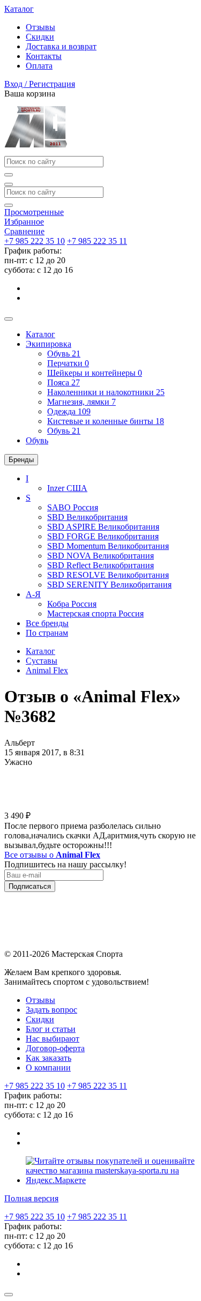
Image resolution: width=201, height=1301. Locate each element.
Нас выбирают (52, 1038)
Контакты (44, 56)
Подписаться (30, 886)
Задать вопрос (51, 1009)
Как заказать (48, 1057)
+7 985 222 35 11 (97, 241)
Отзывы (40, 27)
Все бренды (47, 623)
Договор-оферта (55, 1048)
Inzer (67, 488)
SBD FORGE (103, 536)
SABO (72, 507)
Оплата (39, 65)
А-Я (33, 594)
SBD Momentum (108, 546)
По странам (47, 632)
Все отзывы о (52, 854)
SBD (87, 517)
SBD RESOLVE (108, 574)
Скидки (40, 36)
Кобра (71, 603)
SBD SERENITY (109, 584)
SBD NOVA (100, 555)
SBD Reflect (100, 565)
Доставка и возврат (61, 46)
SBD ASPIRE (103, 526)
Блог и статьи (51, 1029)
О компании (48, 1067)
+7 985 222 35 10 (34, 241)
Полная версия (31, 1198)
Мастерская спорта (95, 613)
